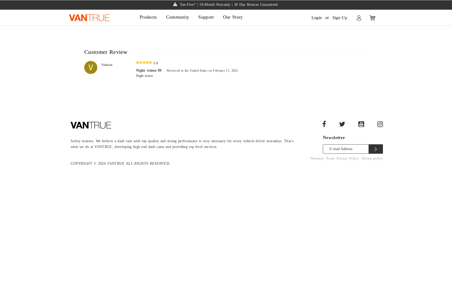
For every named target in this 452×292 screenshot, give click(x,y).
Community (177, 17)
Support (206, 17)
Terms (330, 158)
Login (317, 17)
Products (148, 17)
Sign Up (339, 17)
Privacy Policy (348, 158)
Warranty (317, 158)
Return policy (372, 158)
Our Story (233, 17)
